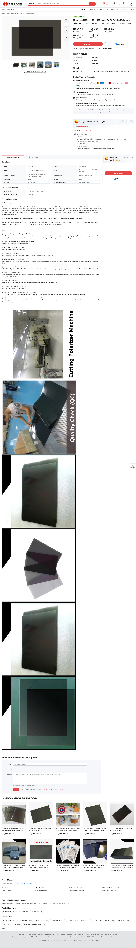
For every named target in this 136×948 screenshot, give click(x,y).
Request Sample (107, 48)
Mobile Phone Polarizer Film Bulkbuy (34, 925)
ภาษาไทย (98, 936)
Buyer (91, 9)
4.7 (111, 160)
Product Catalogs (28, 883)
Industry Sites (80, 934)
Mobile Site (108, 934)
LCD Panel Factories (57, 920)
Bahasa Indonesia (119, 936)
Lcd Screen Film (71, 920)
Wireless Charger (40, 887)
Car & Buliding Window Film (76, 890)
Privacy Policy (95, 940)
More (3, 928)
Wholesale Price (71, 934)
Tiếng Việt (110, 936)
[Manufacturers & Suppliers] (12, 4)
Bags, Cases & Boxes (41, 890)
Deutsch (65, 936)
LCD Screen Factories (42, 920)
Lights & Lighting (7, 890)
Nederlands (71, 936)
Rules (133, 9)
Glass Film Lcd (109, 920)
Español (31, 936)
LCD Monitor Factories (25, 920)
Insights (115, 934)
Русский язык (51, 936)
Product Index (99, 934)
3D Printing (5, 887)
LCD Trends (17, 925)
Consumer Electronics (12, 13)
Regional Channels (90, 934)
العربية (77, 936)
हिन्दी (93, 936)
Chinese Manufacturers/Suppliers (46, 934)
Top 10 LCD (6, 925)
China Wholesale (60, 934)
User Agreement (78, 940)
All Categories (8, 9)
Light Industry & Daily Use (108, 890)
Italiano (59, 936)
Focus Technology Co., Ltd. (56, 940)
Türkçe (104, 936)
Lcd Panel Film (97, 920)
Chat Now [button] (120, 44)
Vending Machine (37, 911)
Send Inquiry (88, 44)
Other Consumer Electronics (27, 13)
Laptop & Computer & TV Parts (110, 887)
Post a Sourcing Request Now (53, 789)
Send (15, 789)
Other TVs (25, 911)
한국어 (83, 936)
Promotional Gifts (7, 894)
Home (3, 13)
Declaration (87, 940)
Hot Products (22, 934)
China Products (32, 934)
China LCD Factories (9, 920)
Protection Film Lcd (123, 920)
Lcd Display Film (84, 920)
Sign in (132, 5)
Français (44, 936)
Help (101, 9)
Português (37, 936)
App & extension (111, 9)
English (25, 936)
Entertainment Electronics (10, 911)
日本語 (88, 936)
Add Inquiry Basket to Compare (36, 72)
